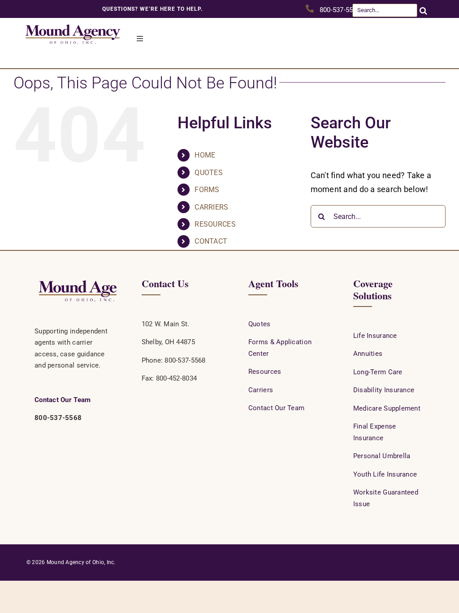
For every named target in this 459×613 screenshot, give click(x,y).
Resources (264, 372)
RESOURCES (215, 224)
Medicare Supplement (386, 408)
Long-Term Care (378, 372)
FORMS (207, 189)
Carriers (260, 390)
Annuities (367, 354)
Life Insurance (375, 336)
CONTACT (211, 241)
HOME (205, 155)
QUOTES (209, 172)
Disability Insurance (383, 390)
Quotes (259, 324)
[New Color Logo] (73, 21)
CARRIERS (211, 207)
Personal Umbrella (382, 456)
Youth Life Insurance (385, 474)
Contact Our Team (63, 400)
